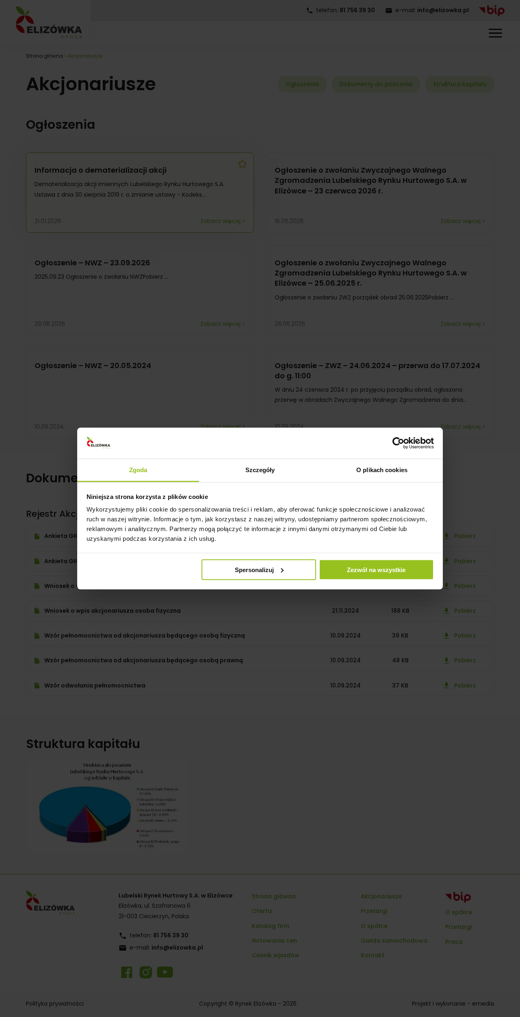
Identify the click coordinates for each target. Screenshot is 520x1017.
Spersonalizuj (254, 569)
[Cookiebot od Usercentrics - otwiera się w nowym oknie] (398, 443)
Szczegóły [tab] (260, 469)
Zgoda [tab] (138, 469)
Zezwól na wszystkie (376, 569)
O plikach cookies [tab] (381, 469)
